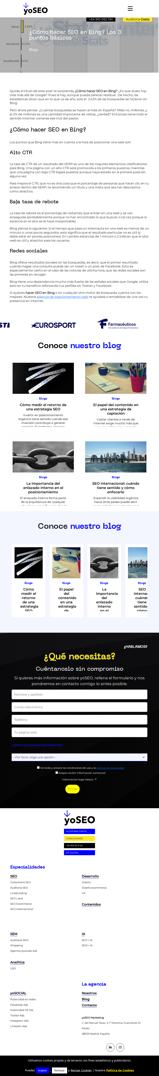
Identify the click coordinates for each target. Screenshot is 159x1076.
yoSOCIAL (18, 993)
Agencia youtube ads (23, 950)
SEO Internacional (21, 909)
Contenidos (91, 904)
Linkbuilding (18, 893)
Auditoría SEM (19, 940)
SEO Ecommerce (21, 903)
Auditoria (137, 19)
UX (84, 893)
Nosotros (89, 993)
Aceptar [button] (42, 1070)
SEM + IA (87, 945)
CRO (13, 968)
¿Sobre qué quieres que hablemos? (37, 745)
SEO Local (16, 898)
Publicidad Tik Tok (21, 1010)
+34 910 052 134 (101, 19)
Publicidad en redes (23, 999)
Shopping (16, 945)
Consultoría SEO (20, 882)
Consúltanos (74, 838)
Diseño (86, 882)
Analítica (17, 962)
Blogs (43, 398)
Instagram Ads (19, 1020)
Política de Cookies (120, 1070)
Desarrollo (90, 876)
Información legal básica (77, 779)
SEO (13, 876)
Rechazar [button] (59, 1070)
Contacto (89, 1005)
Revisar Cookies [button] (81, 1070)
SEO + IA (87, 940)
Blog (86, 999)
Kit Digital (72, 852)
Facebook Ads (19, 1004)
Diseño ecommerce (94, 887)
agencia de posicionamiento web (62, 297)
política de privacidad (110, 767)
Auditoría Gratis (76, 831)
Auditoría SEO (19, 887)
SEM (13, 934)
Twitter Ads (17, 1015)
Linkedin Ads (18, 1026)
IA (83, 934)
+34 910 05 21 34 (74, 845)
